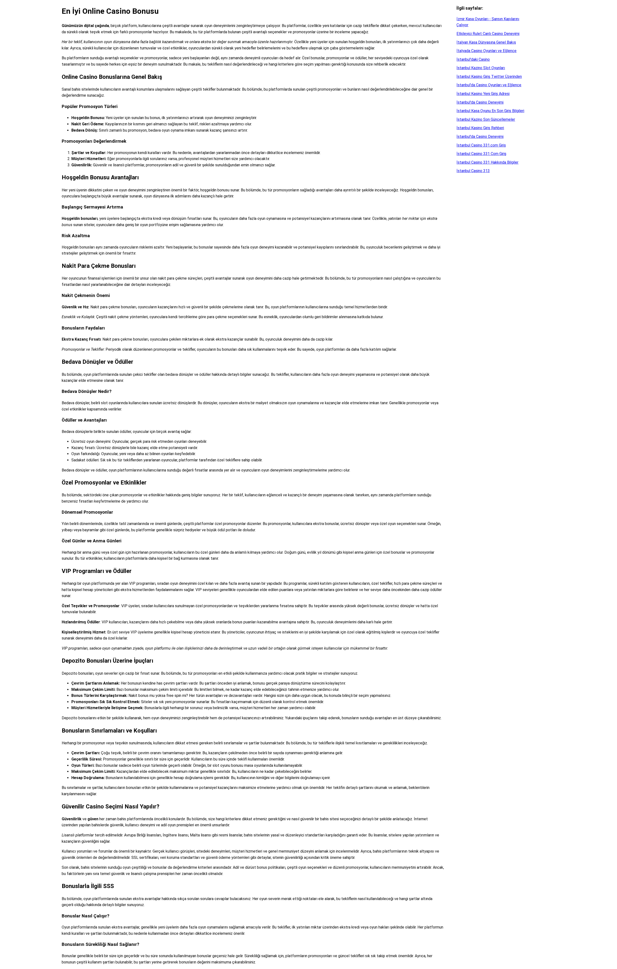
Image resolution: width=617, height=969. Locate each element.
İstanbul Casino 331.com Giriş (481, 145)
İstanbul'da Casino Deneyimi (479, 102)
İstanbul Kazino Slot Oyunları (480, 68)
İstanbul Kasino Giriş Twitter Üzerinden (489, 76)
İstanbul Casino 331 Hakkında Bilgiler (487, 162)
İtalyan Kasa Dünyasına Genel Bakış (486, 42)
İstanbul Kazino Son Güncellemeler (485, 119)
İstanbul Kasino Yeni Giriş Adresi (483, 93)
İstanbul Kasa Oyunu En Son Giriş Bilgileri (490, 110)
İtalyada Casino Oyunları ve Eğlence (486, 50)
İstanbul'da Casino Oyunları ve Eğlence (488, 85)
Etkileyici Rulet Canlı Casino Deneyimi (487, 33)
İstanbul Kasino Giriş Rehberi (480, 128)
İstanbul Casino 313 (473, 170)
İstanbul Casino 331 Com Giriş (481, 153)
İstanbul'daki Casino (473, 59)
